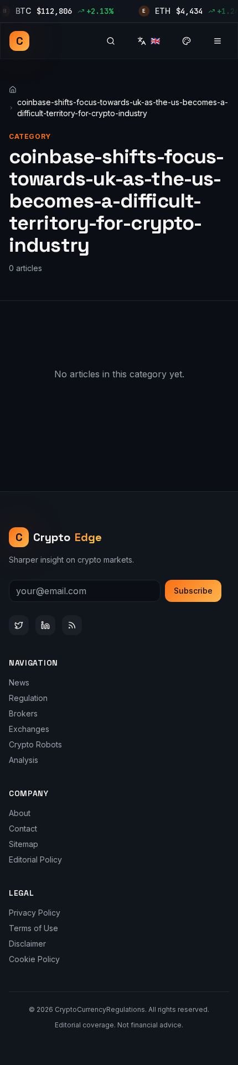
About (19, 813)
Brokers (23, 713)
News (19, 682)
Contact (23, 828)
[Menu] (217, 41)
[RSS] (72, 625)
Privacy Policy (34, 912)
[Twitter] (19, 625)
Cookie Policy (34, 959)
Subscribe (193, 590)
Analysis (23, 760)
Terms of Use (33, 928)
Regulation (28, 698)
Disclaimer (27, 943)
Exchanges (29, 729)
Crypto (58, 537)
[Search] (111, 41)
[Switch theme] (186, 41)
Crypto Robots (35, 744)
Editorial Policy (35, 859)
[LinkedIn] (45, 625)
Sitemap (23, 844)
